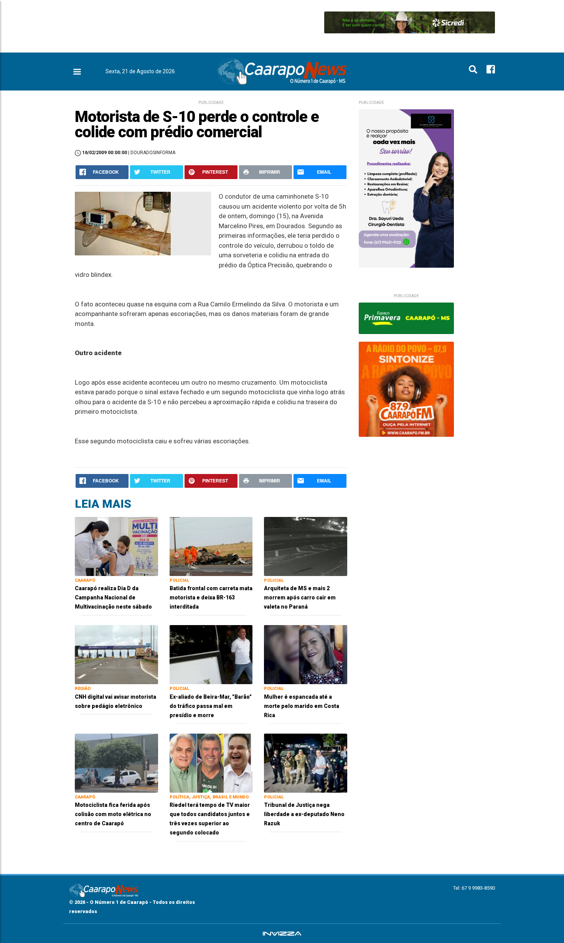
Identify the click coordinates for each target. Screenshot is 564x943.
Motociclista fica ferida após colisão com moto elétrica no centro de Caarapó (113, 814)
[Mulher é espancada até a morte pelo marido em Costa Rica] (305, 654)
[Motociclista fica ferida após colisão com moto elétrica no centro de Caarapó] (116, 762)
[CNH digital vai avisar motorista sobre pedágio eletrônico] (116, 654)
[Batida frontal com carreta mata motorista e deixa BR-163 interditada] (211, 546)
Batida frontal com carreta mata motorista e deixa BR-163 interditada (211, 597)
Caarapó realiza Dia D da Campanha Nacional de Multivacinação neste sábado (113, 597)
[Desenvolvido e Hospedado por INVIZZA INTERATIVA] (282, 933)
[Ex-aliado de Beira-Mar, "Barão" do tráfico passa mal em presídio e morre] (211, 654)
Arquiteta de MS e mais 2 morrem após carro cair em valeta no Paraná (300, 597)
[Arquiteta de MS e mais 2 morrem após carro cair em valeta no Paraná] (305, 546)
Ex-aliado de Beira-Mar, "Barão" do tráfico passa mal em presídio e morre (211, 706)
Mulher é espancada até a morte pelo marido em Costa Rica (301, 706)
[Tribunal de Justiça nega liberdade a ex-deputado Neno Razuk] (305, 762)
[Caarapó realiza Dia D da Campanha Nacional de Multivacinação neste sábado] (116, 546)
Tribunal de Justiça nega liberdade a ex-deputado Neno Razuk (304, 814)
